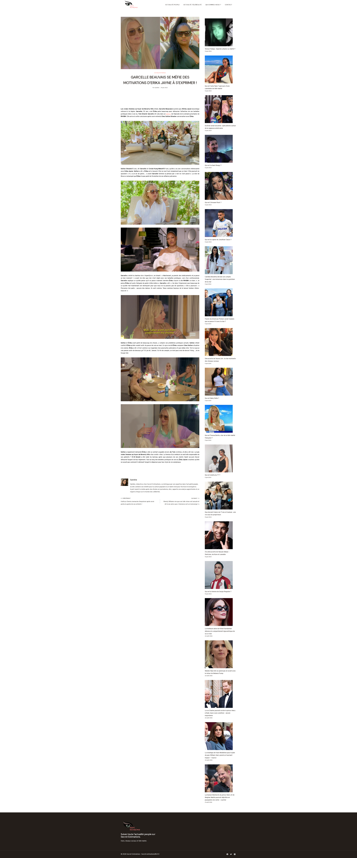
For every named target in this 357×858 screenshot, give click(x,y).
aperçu (168, 114)
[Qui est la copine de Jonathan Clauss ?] (220, 223)
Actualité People (172, 5)
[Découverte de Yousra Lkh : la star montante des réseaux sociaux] (220, 342)
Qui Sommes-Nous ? (213, 5)
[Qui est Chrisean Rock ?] (220, 186)
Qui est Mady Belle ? (212, 398)
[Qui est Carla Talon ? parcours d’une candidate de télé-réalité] (220, 69)
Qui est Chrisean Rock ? (213, 203)
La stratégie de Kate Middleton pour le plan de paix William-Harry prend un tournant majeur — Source (220, 755)
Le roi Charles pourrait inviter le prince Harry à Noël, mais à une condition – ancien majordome (220, 713)
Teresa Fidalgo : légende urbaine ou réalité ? (220, 49)
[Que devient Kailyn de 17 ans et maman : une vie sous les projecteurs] (220, 496)
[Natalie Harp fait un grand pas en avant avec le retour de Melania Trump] (220, 654)
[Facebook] (227, 854)
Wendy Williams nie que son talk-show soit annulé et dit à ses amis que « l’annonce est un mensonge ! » (181, 501)
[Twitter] (231, 854)
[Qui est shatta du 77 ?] (220, 458)
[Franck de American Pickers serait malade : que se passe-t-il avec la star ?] (220, 302)
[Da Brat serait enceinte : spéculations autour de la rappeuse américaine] (220, 109)
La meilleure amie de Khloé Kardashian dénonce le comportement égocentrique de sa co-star (220, 631)
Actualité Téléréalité (192, 5)
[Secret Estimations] (132, 4)
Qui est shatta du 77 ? (212, 475)
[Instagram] (234, 854)
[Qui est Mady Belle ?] (220, 382)
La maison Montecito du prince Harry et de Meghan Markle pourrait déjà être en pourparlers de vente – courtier (219, 797)
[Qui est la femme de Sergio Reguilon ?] (220, 575)
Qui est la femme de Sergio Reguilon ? (218, 592)
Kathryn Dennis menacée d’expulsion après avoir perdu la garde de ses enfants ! (137, 501)
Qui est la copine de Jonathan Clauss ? (218, 240)
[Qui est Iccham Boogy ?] (220, 149)
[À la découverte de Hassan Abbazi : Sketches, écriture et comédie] (220, 535)
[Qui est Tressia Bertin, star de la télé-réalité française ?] (220, 419)
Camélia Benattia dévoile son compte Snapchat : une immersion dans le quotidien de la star (220, 279)
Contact (228, 5)
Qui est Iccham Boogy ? (213, 165)
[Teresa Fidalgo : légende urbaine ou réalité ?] (220, 32)
